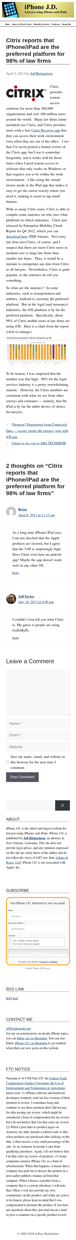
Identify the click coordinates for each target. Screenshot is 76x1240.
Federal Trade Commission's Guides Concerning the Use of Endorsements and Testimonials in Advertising (36, 1083)
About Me (66, 24)
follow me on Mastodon (32, 1038)
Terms (36, 968)
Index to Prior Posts (22, 24)
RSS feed (12, 998)
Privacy (46, 968)
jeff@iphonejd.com (18, 1028)
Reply (15, 573)
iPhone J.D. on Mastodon (31, 1043)
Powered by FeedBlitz (49, 961)
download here (17, 236)
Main (7, 24)
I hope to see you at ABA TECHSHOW (39, 443)
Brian (22, 509)
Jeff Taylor (26, 596)
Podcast (56, 24)
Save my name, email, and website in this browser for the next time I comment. (38, 762)
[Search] (62, 805)
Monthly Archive (42, 24)
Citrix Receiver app (45, 130)
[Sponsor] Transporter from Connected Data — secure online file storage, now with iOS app (37, 430)
